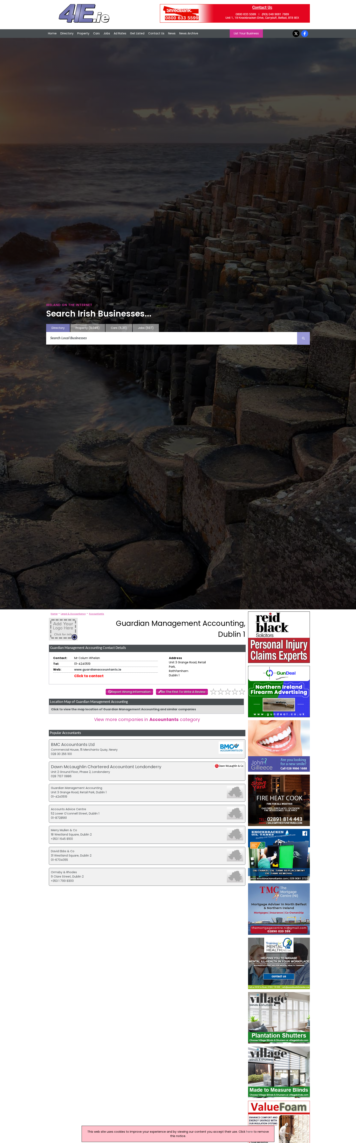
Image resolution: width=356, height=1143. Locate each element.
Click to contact (89, 675)
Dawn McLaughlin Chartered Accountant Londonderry (106, 767)
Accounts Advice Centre (68, 809)
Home (52, 33)
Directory (67, 33)
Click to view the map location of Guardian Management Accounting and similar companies (123, 709)
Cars (96, 33)
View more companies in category (147, 719)
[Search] (303, 338)
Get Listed (137, 33)
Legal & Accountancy (73, 613)
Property (83, 33)
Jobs (106, 33)
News (172, 33)
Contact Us (156, 33)
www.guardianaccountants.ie (97, 669)
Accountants (96, 613)
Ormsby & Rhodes (64, 872)
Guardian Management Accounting (76, 788)
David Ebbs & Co (62, 851)
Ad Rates (120, 33)
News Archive (188, 33)
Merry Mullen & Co (64, 830)
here (249, 1132)
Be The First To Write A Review (183, 692)
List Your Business (246, 33)
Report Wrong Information (131, 692)
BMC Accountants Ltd (73, 744)
